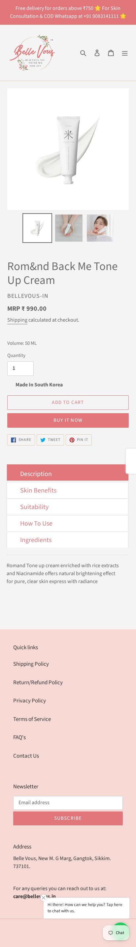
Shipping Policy (31, 664)
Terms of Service (32, 719)
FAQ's (19, 737)
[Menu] (125, 52)
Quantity (16, 355)
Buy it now (68, 420)
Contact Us (26, 756)
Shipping (17, 320)
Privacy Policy (29, 701)
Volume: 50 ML (22, 343)
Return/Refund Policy (38, 683)
